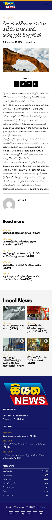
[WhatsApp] (35, 84)
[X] (23, 84)
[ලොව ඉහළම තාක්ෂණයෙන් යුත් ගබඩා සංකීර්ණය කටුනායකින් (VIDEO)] (14, 344)
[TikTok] (29, 513)
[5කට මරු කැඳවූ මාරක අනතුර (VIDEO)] (14, 313)
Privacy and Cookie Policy (14, 419)
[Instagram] (17, 513)
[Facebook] (16, 84)
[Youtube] (41, 513)
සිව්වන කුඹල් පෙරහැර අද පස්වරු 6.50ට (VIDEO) (37, 360)
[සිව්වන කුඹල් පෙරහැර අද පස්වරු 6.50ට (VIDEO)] (38, 344)
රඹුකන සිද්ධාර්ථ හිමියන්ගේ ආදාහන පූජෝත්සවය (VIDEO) (37, 329)
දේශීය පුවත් (8, 18)
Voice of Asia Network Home (15, 415)
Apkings (43, 507)
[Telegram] (23, 513)
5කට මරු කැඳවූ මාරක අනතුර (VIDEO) (21, 233)
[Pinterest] (29, 84)
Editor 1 (33, 42)
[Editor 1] (9, 204)
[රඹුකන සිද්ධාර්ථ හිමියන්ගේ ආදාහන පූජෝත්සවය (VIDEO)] (38, 313)
